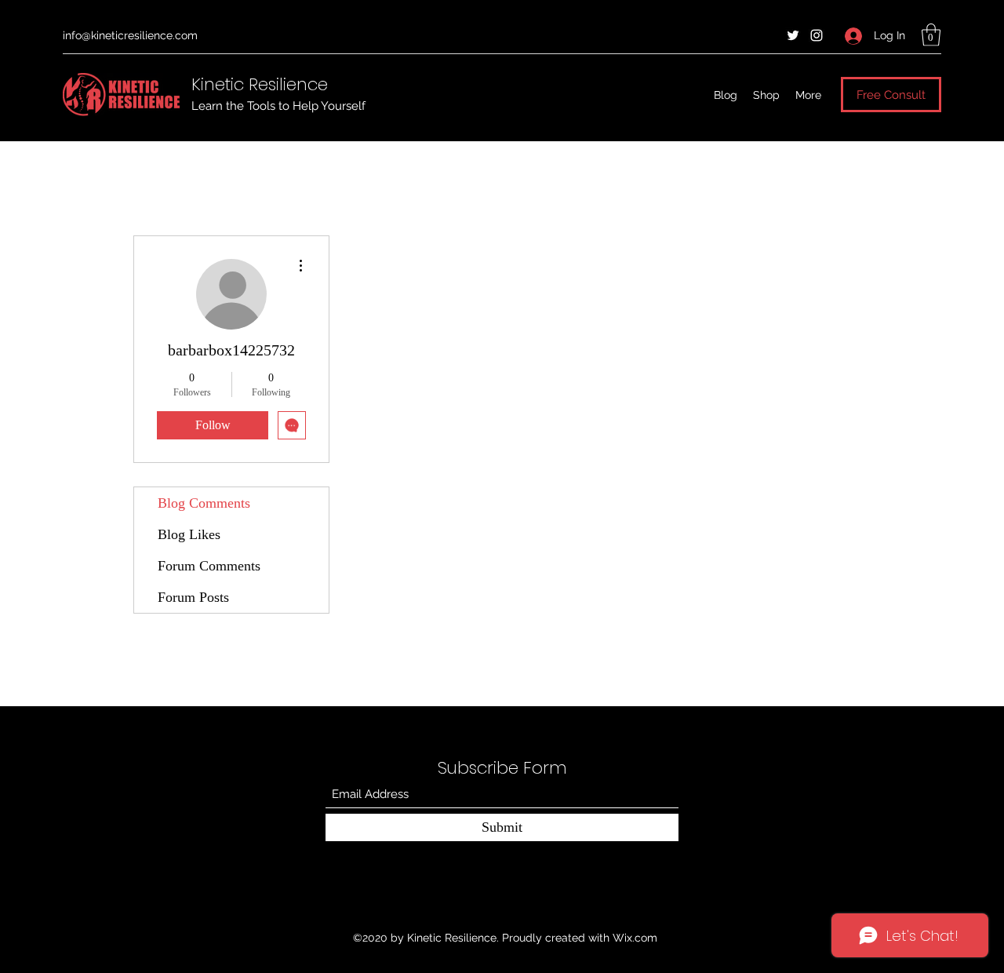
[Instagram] (816, 35)
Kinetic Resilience (259, 84)
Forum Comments (209, 566)
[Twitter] (793, 35)
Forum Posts (193, 597)
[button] (931, 35)
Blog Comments (204, 503)
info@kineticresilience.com (130, 35)
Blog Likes (189, 534)
